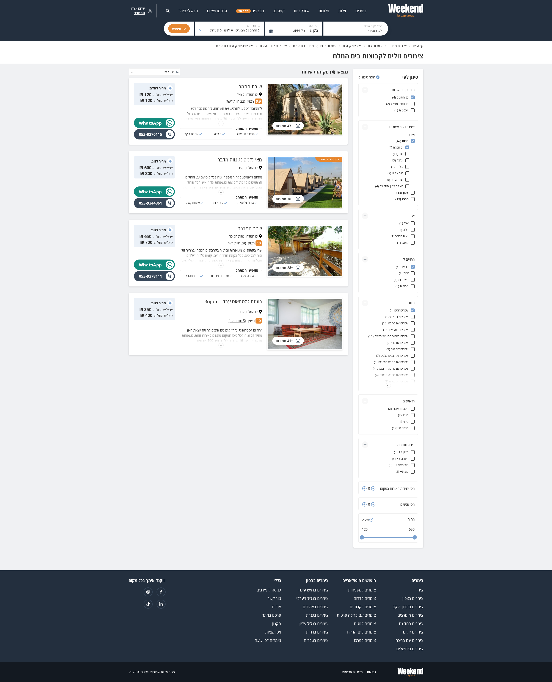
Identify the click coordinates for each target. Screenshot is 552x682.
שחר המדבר (250, 228)
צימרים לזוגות (365, 623)
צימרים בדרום (328, 46)
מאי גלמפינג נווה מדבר (240, 159)
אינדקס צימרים (398, 46)
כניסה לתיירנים (269, 590)
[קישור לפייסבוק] (161, 591)
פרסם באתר (271, 615)
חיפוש (176, 28)
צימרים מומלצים (410, 615)
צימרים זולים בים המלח (273, 46)
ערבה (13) (396, 160)
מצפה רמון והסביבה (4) (389, 186)
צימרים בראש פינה (313, 590)
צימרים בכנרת (317, 615)
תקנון (276, 623)
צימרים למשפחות (362, 590)
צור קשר (274, 598)
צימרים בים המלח (303, 46)
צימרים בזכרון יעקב (408, 606)
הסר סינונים (367, 77)
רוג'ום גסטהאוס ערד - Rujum (233, 301)
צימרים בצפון (412, 598)
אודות (276, 606)
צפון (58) (402, 193)
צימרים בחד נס (411, 623)
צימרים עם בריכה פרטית (356, 615)
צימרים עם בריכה (409, 640)
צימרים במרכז (365, 640)
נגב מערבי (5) (394, 180)
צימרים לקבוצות (352, 46)
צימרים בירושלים (409, 648)
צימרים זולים (375, 46)
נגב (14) (398, 154)
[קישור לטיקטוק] (148, 604)
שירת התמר (250, 86)
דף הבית (418, 46)
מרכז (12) (402, 199)
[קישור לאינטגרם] (148, 591)
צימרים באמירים (315, 606)
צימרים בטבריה (316, 640)
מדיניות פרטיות (352, 672)
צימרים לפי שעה (268, 640)
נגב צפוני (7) (395, 173)
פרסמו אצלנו (217, 10)
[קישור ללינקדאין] (161, 604)
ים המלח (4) (396, 147)
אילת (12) (397, 167)
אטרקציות (273, 632)
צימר (419, 590)
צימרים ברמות (317, 632)
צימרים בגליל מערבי (312, 598)
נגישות (371, 672)
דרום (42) (402, 141)
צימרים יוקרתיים (363, 606)
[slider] (362, 537)
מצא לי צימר (188, 10)
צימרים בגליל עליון (313, 623)
